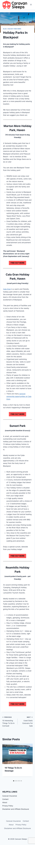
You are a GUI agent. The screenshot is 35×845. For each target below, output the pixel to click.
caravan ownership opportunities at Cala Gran (18, 396)
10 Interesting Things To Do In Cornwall (8, 721)
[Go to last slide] (6, 761)
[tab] (13, 780)
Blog (5, 29)
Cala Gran (7, 289)
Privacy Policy (7, 806)
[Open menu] (31, 4)
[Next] (29, 761)
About (4, 802)
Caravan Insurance (9, 796)
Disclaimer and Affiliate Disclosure (15, 809)
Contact (5, 799)
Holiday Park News (14, 29)
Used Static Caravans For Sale (27, 721)
